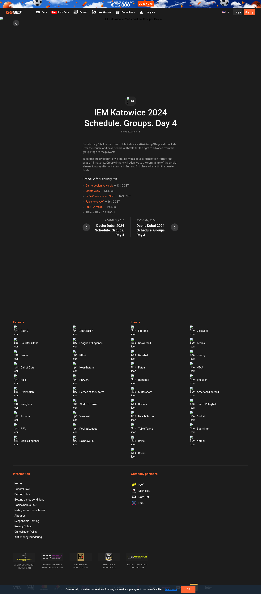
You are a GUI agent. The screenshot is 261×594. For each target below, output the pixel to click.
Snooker (202, 379)
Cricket (201, 416)
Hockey (142, 404)
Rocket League (88, 428)
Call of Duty (27, 367)
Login (238, 12)
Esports (18, 322)
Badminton (203, 428)
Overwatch (27, 392)
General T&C (22, 488)
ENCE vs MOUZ (95, 207)
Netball (201, 440)
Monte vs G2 (93, 190)
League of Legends (91, 343)
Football (143, 330)
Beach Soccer (146, 416)
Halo (23, 379)
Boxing (201, 355)
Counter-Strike (29, 343)
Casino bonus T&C (25, 504)
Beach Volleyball (206, 404)
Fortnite (25, 416)
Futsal (141, 367)
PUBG (82, 355)
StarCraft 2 (86, 330)
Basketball (144, 343)
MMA (200, 367)
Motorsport (145, 392)
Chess (142, 453)
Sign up (249, 12)
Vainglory (26, 404)
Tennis (201, 343)
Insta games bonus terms (30, 510)
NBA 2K (83, 379)
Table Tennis (145, 428)
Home (18, 483)
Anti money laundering (28, 537)
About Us (20, 515)
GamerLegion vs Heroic (99, 185)
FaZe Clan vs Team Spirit (100, 196)
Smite (24, 355)
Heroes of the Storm (91, 392)
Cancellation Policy (26, 531)
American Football (208, 392)
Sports (135, 322)
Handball (143, 379)
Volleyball (202, 330)
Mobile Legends (30, 440)
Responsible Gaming (27, 521)
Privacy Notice (23, 526)
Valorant (84, 416)
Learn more (171, 589)
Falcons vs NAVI (95, 201)
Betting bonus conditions (29, 499)
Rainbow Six (86, 440)
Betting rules (22, 494)
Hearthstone (87, 367)
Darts (141, 440)
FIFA (23, 428)
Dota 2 (24, 330)
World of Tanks (88, 404)
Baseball (143, 355)
